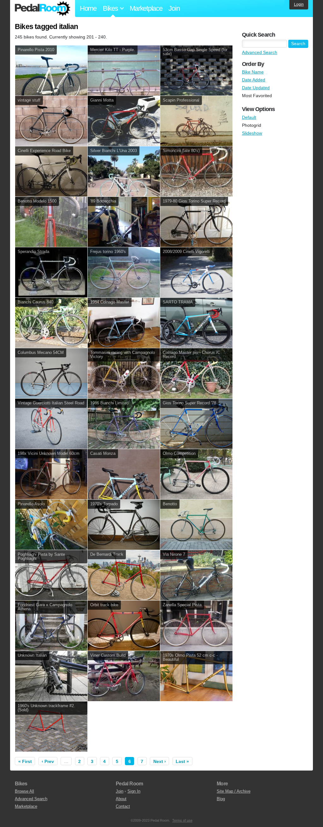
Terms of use (182, 820)
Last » (182, 761)
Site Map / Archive (233, 791)
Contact (123, 806)
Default (249, 117)
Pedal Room (42, 8)
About (121, 798)
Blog (221, 798)
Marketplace (146, 8)
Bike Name (253, 71)
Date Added (253, 79)
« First (25, 761)
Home (88, 8)
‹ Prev (48, 761)
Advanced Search (259, 52)
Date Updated (256, 87)
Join (173, 8)
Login (299, 4)
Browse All (24, 791)
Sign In (133, 791)
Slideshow (252, 133)
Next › (159, 761)
